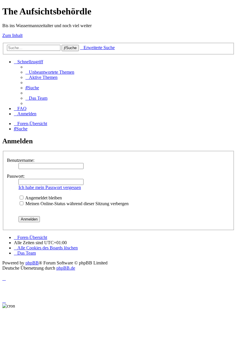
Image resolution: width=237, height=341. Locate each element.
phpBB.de (65, 268)
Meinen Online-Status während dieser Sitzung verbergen (76, 203)
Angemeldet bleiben (43, 197)
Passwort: (16, 176)
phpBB (32, 262)
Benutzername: (20, 160)
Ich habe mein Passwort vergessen (49, 187)
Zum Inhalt (12, 35)
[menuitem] (49, 72)
